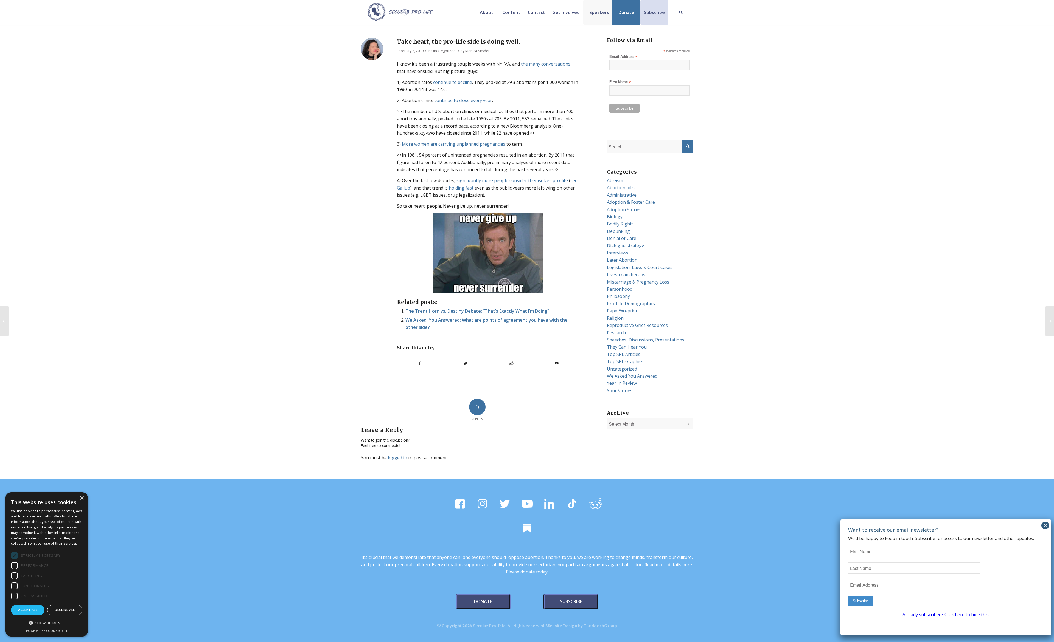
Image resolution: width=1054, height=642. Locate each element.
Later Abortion (622, 260)
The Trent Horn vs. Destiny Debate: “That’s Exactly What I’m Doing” (477, 311)
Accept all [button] (27, 609)
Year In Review (622, 383)
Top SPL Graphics (625, 361)
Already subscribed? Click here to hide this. (945, 615)
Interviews (617, 253)
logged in (397, 458)
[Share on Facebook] (420, 363)
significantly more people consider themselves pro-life (512, 180)
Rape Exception (622, 311)
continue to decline (452, 82)
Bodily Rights (620, 224)
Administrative (622, 195)
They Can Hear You (627, 347)
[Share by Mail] (557, 363)
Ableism (615, 180)
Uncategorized (443, 50)
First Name (620, 82)
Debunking (618, 231)
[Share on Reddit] (511, 363)
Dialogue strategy (625, 246)
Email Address (623, 57)
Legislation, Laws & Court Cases (639, 267)
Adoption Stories (624, 210)
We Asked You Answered (632, 376)
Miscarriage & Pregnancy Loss (638, 282)
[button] (46, 623)
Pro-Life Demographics (631, 304)
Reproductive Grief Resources (637, 325)
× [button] (82, 498)
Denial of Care (621, 238)
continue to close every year (463, 100)
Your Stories (619, 391)
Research (616, 333)
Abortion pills (621, 188)
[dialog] (46, 564)
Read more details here (668, 565)
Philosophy (618, 296)
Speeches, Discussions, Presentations (645, 340)
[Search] (680, 12)
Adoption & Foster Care (631, 202)
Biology (615, 217)
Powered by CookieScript (47, 631)
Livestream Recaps (626, 274)
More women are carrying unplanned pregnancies (453, 144)
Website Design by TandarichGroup (581, 625)
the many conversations (545, 64)
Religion (615, 318)
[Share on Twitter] (466, 363)
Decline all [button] (65, 609)
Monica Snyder (477, 50)
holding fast (461, 188)
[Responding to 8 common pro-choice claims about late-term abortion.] (4, 321)
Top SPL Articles (623, 354)
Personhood (619, 289)
